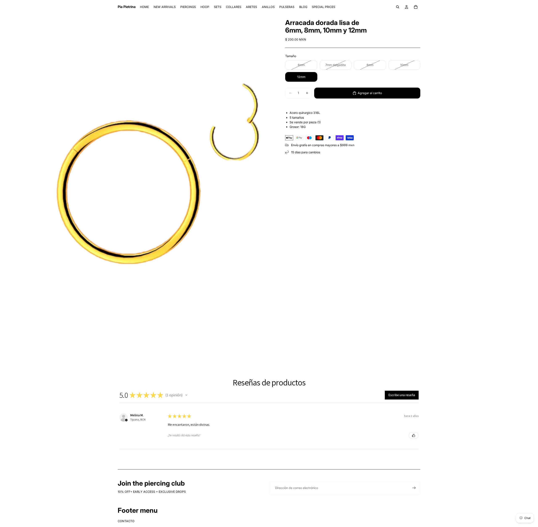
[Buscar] (397, 7)
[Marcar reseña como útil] (414, 435)
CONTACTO (126, 521)
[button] (186, 395)
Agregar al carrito (370, 93)
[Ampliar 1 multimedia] (137, 186)
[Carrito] (415, 7)
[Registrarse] (414, 488)
